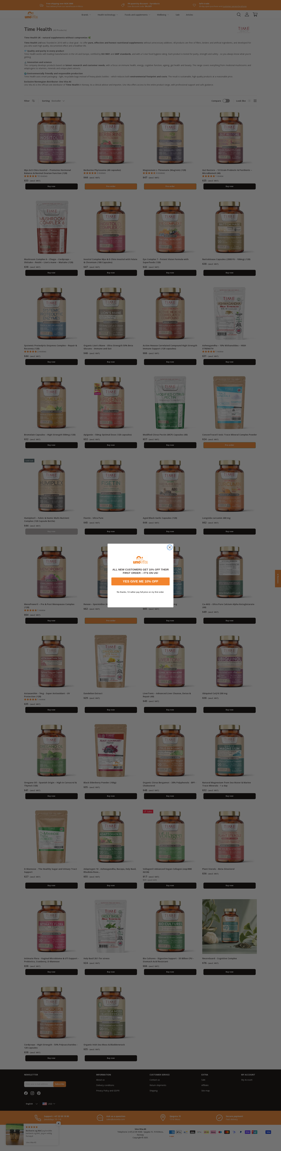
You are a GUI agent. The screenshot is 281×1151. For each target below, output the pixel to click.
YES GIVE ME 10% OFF (140, 581)
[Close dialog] (169, 547)
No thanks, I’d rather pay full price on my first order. (140, 592)
